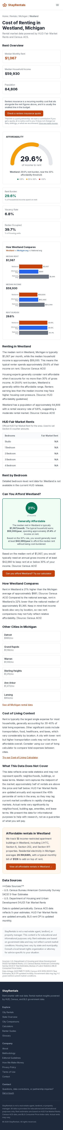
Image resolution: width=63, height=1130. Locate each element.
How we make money (48, 123)
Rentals (13, 16)
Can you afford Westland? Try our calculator (28, 573)
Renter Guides (9, 1031)
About (5, 1048)
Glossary (6, 1035)
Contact (6, 1076)
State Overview (9, 1017)
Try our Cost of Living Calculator (20, 757)
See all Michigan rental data (17, 704)
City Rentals (8, 1012)
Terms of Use (8, 1072)
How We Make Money (13, 1062)
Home (5, 16)
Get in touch (8, 1093)
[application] (31, 271)
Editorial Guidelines (11, 1058)
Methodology (8, 1053)
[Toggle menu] (57, 5)
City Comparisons (10, 1021)
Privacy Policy (9, 1067)
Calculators (7, 1026)
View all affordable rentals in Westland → (31, 866)
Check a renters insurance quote (24, 113)
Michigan (23, 16)
